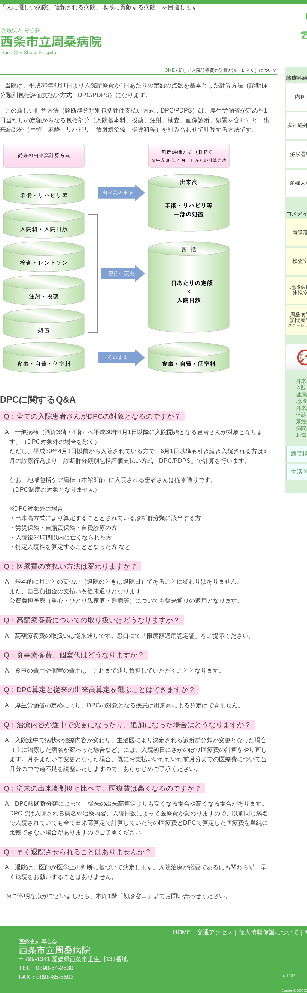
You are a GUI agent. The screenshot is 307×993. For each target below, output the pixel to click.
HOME (168, 70)
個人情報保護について (269, 932)
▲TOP (288, 975)
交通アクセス (215, 932)
